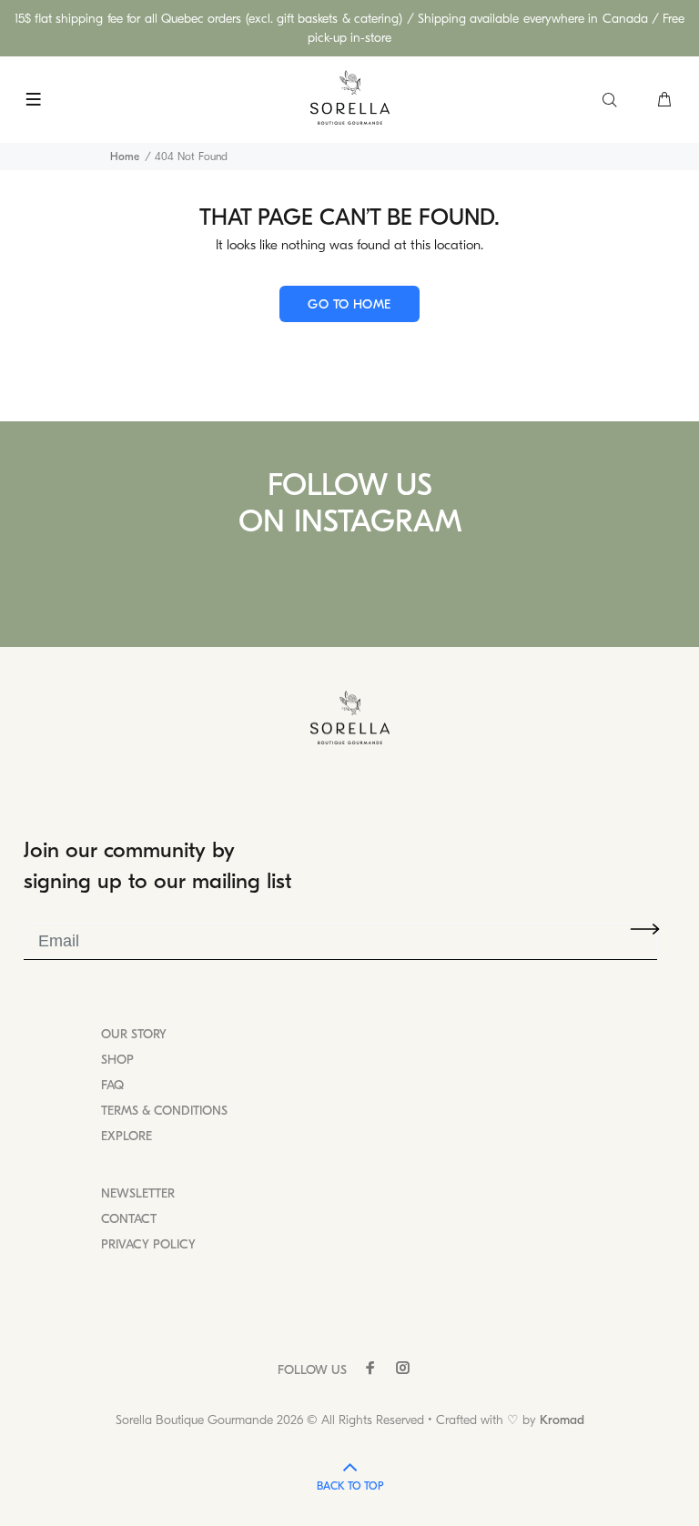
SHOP (117, 1059)
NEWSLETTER (138, 1193)
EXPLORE (126, 1136)
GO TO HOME (349, 304)
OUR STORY (134, 1034)
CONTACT (129, 1219)
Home (124, 156)
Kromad (562, 1420)
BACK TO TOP (350, 1486)
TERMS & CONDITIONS (164, 1110)
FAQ (112, 1085)
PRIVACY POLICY (148, 1244)
